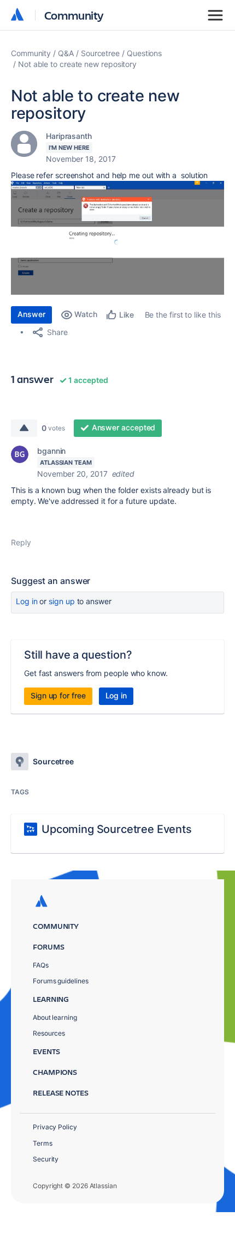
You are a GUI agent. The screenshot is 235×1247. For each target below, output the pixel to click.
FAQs (41, 965)
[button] (117, 238)
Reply (21, 542)
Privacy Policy (55, 1127)
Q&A (66, 53)
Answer (31, 314)
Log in (27, 601)
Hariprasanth (69, 136)
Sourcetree (100, 53)
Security (45, 1159)
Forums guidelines (61, 981)
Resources (49, 1033)
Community (74, 15)
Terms (42, 1143)
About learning (55, 1017)
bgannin (51, 450)
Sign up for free (58, 695)
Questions (144, 53)
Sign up (61, 601)
